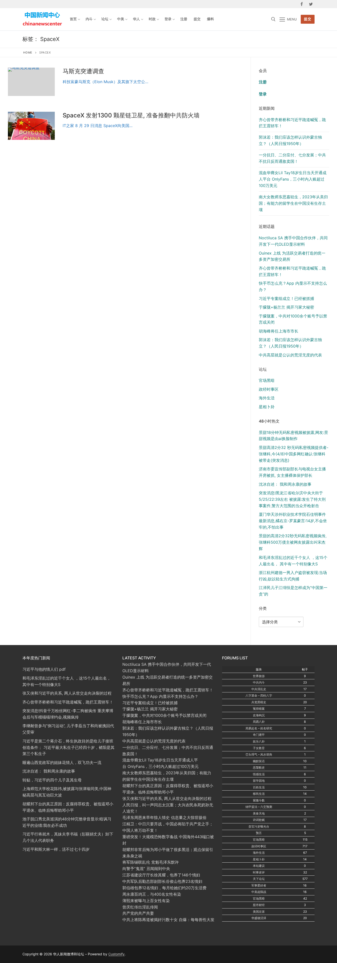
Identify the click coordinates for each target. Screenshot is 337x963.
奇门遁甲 (259, 735)
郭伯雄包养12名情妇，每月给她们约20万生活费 (164, 887)
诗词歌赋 (259, 820)
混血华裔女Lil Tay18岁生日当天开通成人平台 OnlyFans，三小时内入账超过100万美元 (292, 179)
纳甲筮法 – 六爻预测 (258, 807)
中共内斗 (259, 682)
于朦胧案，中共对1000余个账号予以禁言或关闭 (164, 715)
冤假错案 (259, 708)
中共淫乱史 (258, 689)
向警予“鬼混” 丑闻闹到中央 (146, 868)
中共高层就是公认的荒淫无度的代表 (290, 354)
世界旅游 (259, 676)
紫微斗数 (259, 800)
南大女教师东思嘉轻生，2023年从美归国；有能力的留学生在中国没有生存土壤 (293, 203)
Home (27, 52)
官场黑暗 (267, 380)
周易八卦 (259, 721)
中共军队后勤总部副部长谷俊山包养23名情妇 (162, 881)
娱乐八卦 (259, 741)
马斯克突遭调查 (83, 71)
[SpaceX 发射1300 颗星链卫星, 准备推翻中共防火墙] (31, 126)
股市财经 (259, 905)
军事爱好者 (258, 885)
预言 (259, 833)
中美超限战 (258, 892)
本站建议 (259, 866)
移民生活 (259, 794)
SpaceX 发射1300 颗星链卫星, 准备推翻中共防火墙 (131, 115)
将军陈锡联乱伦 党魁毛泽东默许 (150, 862)
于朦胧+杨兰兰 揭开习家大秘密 (286, 307)
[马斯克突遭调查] (31, 82)
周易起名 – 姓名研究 (258, 728)
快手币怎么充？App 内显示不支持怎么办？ (160, 696)
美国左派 (259, 911)
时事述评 (259, 872)
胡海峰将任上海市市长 (278, 331)
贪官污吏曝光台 (258, 826)
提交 (307, 19)
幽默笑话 (259, 761)
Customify (116, 954)
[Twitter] (311, 4)
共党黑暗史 (258, 702)
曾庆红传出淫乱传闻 (140, 907)
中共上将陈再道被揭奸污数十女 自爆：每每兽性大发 (168, 919)
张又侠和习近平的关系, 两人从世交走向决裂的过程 (166, 798)
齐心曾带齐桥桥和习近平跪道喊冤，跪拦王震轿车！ (292, 123)
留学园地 (259, 780)
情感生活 (259, 774)
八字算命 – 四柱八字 (258, 695)
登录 (263, 94)
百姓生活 (259, 787)
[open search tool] (273, 19)
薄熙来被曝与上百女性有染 (146, 900)
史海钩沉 (259, 715)
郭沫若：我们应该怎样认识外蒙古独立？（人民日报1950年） (290, 140)
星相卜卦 (267, 406)
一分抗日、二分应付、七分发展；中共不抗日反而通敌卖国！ (292, 158)
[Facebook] (302, 4)
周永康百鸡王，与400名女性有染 (151, 894)
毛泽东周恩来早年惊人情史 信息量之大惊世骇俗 (164, 817)
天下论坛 (259, 879)
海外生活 (267, 397)
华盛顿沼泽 (258, 918)
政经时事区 (269, 389)
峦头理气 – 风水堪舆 (258, 754)
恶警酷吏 (259, 767)
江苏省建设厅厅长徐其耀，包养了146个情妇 (161, 874)
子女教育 (259, 748)
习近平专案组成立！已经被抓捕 (286, 298)
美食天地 (259, 813)
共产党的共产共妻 (138, 913)
